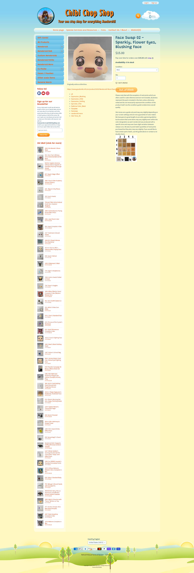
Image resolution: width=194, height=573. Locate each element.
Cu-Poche (51, 69)
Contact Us (109, 555)
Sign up (154, 3)
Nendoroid (51, 47)
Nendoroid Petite (46, 60)
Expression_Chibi (77, 99)
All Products (43, 42)
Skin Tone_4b (76, 116)
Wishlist (136, 30)
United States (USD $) (96, 542)
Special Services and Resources (83, 30)
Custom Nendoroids (47, 56)
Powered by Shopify (97, 567)
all (72, 94)
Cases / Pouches (45, 73)
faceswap (74, 111)
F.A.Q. (103, 30)
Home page (58, 30)
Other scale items (46, 78)
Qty (116, 75)
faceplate (74, 109)
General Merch (45, 82)
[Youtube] (43, 93)
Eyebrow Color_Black (78, 106)
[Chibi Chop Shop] (76, 15)
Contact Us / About (119, 30)
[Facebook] (39, 93)
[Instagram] (47, 93)
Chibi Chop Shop (96, 565)
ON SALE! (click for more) (49, 143)
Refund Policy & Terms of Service (92, 555)
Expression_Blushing (78, 96)
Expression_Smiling (78, 101)
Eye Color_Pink (76, 104)
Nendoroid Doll (51, 51)
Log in (146, 3)
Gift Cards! (43, 38)
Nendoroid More (45, 65)
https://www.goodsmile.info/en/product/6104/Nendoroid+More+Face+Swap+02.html (96, 89)
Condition (118, 67)
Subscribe (43, 135)
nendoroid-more (77, 113)
